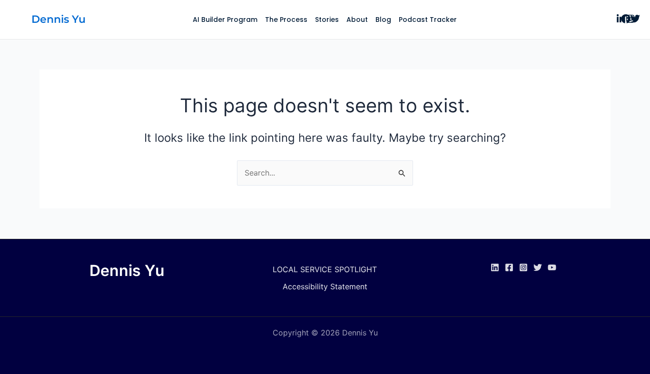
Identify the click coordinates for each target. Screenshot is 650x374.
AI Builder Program (225, 19)
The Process (286, 19)
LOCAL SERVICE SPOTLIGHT (325, 269)
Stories (327, 19)
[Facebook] (509, 267)
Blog (383, 19)
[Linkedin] (495, 267)
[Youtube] (552, 267)
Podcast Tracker (428, 19)
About (357, 19)
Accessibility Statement (325, 286)
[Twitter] (537, 267)
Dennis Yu (58, 19)
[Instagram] (523, 267)
